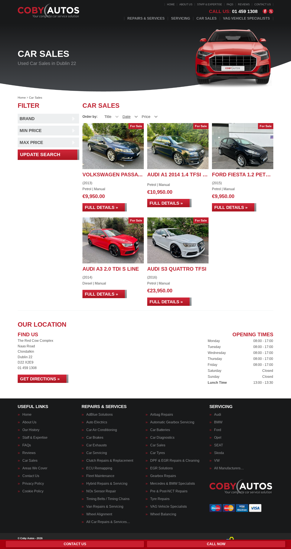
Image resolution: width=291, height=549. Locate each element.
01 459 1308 (233, 11)
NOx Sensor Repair (101, 491)
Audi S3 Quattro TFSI (176, 269)
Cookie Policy (32, 491)
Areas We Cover (34, 468)
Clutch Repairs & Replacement (109, 460)
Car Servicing (96, 453)
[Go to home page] (49, 11)
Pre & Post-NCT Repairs (168, 491)
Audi (217, 414)
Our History (30, 430)
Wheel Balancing (163, 514)
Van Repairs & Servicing (104, 506)
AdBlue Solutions (99, 414)
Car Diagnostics (162, 437)
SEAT (218, 445)
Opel (217, 437)
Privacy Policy (33, 483)
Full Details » (101, 207)
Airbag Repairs (161, 414)
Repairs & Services (146, 18)
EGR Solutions (161, 468)
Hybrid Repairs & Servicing (106, 483)
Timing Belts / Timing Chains (108, 499)
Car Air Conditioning (101, 430)
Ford (217, 430)
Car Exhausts (96, 445)
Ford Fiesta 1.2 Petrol (244, 174)
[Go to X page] (271, 11)
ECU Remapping (99, 468)
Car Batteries (160, 430)
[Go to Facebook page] (265, 11)
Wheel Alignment (99, 514)
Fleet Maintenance (100, 476)
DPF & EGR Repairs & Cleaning (174, 460)
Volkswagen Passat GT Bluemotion (134, 174)
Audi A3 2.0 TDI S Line (110, 269)
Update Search (40, 154)
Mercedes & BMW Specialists (172, 483)
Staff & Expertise (209, 4)
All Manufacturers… (229, 468)
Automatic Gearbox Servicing (172, 422)
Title (107, 117)
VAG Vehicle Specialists (246, 18)
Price (146, 117)
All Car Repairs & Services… (108, 522)
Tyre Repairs (160, 499)
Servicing (180, 18)
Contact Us (262, 4)
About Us (185, 4)
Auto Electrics (96, 422)
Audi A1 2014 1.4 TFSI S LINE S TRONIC (196, 174)
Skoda (219, 453)
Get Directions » (40, 379)
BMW (218, 422)
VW (217, 460)
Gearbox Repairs (163, 476)
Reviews (244, 4)
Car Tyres (157, 453)
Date (126, 117)
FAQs (230, 4)
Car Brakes (94, 437)
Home (171, 4)
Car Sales (206, 18)
